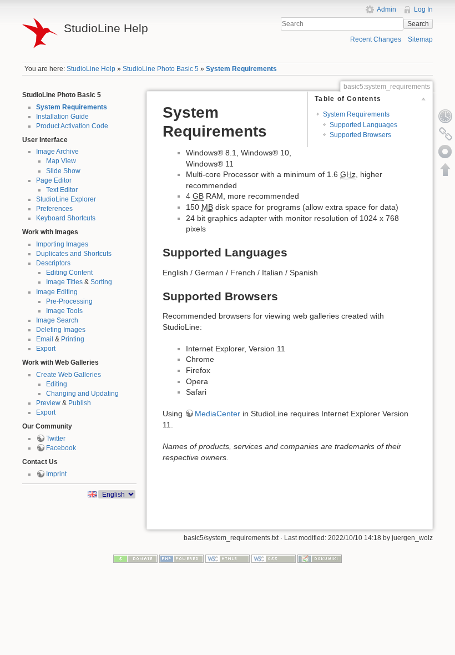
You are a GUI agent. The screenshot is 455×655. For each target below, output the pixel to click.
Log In (423, 9)
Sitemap (420, 39)
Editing (56, 384)
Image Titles (64, 282)
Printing (72, 339)
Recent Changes (375, 39)
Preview (48, 403)
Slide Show (63, 171)
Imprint (56, 474)
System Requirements (241, 69)
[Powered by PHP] (181, 558)
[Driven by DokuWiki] (319, 558)
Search (418, 24)
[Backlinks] (445, 134)
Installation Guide (62, 116)
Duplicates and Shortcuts (74, 254)
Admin (386, 9)
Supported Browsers (360, 135)
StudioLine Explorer (66, 199)
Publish (79, 403)
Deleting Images (60, 330)
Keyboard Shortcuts (65, 218)
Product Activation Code (72, 126)
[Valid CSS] (273, 558)
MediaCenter (217, 413)
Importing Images (62, 244)
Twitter (55, 438)
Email (44, 339)
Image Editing (57, 292)
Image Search (57, 320)
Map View (61, 161)
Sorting (101, 282)
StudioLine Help (91, 69)
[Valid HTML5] (227, 558)
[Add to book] (445, 151)
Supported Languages (363, 125)
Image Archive (57, 151)
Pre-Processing (69, 301)
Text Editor (62, 190)
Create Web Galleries (68, 375)
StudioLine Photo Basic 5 (161, 69)
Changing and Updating (82, 393)
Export (45, 348)
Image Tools (64, 311)
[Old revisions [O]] (445, 116)
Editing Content (69, 272)
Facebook (61, 448)
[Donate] (135, 558)
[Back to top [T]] (445, 169)
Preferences (54, 209)
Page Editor (54, 180)
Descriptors (53, 263)
